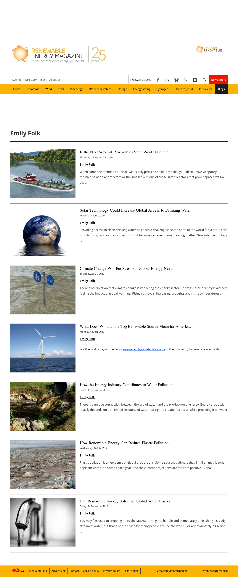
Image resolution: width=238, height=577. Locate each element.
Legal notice (131, 571)
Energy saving (141, 89)
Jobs (43, 79)
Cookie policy (91, 571)
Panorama (33, 89)
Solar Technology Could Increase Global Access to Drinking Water (135, 210)
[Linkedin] (167, 79)
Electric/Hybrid (184, 89)
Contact (74, 571)
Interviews (205, 89)
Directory (31, 79)
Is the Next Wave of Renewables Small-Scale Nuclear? (125, 152)
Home (16, 89)
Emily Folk (87, 165)
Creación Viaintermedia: (172, 571)
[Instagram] (195, 79)
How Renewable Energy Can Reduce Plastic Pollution (124, 442)
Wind (48, 89)
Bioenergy (76, 89)
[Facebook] (158, 79)
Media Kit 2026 (38, 571)
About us (54, 79)
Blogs (221, 89)
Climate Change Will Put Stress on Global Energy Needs (127, 268)
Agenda (17, 79)
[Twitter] (185, 79)
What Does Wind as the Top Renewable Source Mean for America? (136, 326)
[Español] (209, 49)
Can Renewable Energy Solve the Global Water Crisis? (125, 501)
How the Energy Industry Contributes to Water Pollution (126, 384)
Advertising (59, 571)
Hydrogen (162, 89)
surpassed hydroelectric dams (144, 349)
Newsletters (218, 79)
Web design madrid (215, 571)
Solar (61, 89)
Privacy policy (111, 571)
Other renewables (100, 89)
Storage (122, 89)
